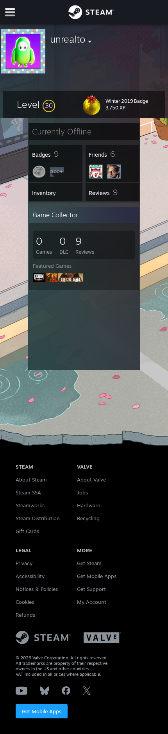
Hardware (88, 505)
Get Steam (89, 563)
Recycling (88, 518)
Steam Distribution (38, 518)
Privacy (24, 563)
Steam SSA (28, 492)
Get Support (91, 589)
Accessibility (30, 576)
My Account (91, 602)
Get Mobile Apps (41, 711)
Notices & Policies (37, 589)
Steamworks (30, 505)
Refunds (25, 615)
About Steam (31, 479)
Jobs (82, 492)
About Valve (91, 479)
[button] (36, 104)
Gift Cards (27, 531)
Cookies (25, 602)
